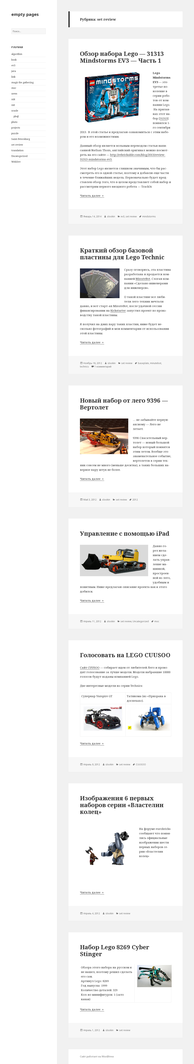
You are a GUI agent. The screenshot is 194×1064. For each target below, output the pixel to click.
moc (13, 88)
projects (15, 127)
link (13, 76)
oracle (14, 110)
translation (17, 150)
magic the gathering (22, 82)
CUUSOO (141, 764)
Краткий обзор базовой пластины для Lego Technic (122, 253)
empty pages (25, 14)
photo (14, 122)
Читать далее (92, 195)
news (14, 93)
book (14, 59)
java (13, 71)
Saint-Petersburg (20, 139)
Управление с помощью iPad (124, 533)
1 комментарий (103, 366)
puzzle (15, 133)
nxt (13, 105)
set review (17, 144)
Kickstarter (118, 310)
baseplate (143, 363)
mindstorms (149, 216)
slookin (111, 216)
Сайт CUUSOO (89, 667)
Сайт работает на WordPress (97, 1056)
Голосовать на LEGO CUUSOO (125, 655)
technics (84, 366)
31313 (163, 118)
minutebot (155, 363)
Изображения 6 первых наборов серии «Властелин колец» (122, 805)
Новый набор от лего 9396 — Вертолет (124, 403)
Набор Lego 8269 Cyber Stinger (114, 950)
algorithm (16, 54)
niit (13, 99)
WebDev (16, 161)
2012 (135, 499)
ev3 (13, 65)
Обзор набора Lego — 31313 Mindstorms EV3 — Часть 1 (122, 57)
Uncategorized (19, 156)
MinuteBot (143, 279)
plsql (16, 116)
